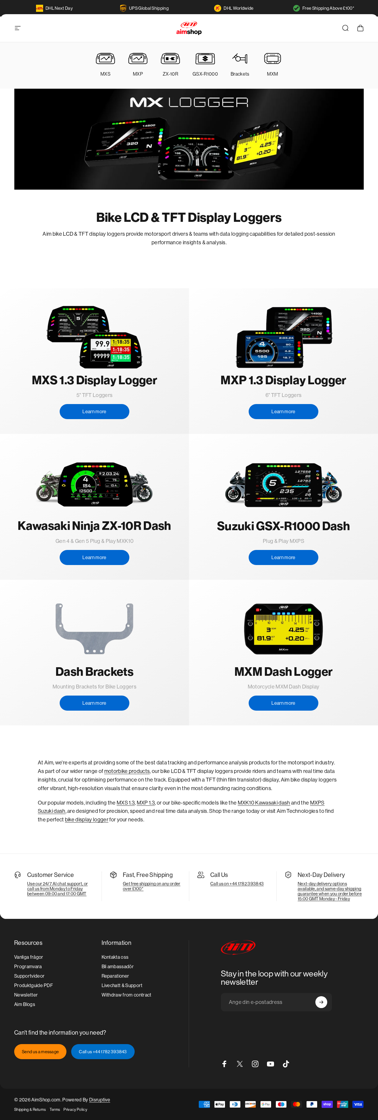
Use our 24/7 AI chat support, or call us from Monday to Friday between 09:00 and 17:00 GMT (57, 888)
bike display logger (86, 820)
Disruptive (99, 1100)
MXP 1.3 (146, 803)
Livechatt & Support (122, 985)
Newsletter (26, 995)
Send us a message (40, 1051)
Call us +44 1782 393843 (103, 1051)
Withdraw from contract (126, 995)
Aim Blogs (24, 1004)
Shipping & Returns (30, 1109)
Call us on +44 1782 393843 (237, 883)
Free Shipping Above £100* (328, 8)
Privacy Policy (75, 1109)
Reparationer (115, 976)
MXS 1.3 (126, 803)
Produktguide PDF (33, 985)
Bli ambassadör (118, 966)
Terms (55, 1109)
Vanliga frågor (28, 957)
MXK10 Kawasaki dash (264, 803)
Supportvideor (29, 976)
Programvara (28, 966)
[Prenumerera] (321, 1002)
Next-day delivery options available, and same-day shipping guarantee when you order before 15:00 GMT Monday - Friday (330, 891)
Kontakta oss (115, 957)
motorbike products (127, 771)
